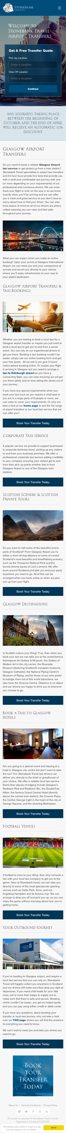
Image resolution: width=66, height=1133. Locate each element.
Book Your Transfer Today (33, 423)
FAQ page (19, 1020)
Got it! (53, 1127)
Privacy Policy (50, 1105)
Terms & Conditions (31, 1105)
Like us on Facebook (33, 1111)
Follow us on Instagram (40, 1111)
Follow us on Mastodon (19, 1111)
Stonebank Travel (18, 8)
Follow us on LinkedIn (47, 1111)
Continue (33, 88)
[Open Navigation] (59, 8)
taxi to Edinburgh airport (18, 372)
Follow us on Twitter (26, 1111)
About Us (13, 1105)
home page (31, 405)
